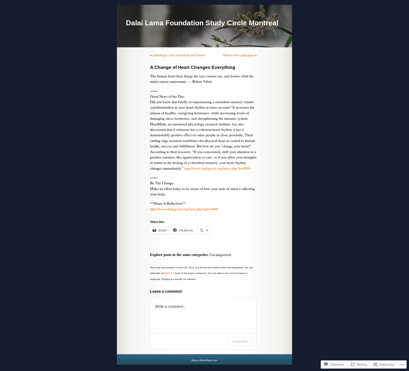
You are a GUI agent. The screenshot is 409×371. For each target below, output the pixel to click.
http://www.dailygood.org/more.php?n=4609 (217, 168)
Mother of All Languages (238, 55)
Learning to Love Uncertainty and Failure (178, 55)
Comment (240, 341)
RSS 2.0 (169, 273)
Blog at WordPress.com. (204, 360)
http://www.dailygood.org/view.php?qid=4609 (184, 209)
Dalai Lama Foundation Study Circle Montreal (202, 23)
